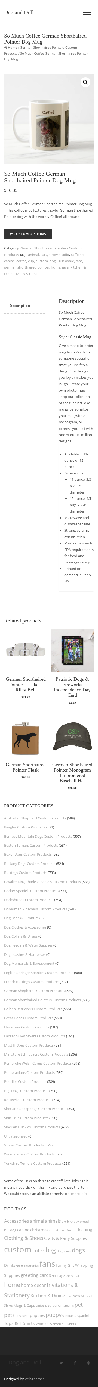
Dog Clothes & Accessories (25, 927)
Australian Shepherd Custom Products (35, 818)
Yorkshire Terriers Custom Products (33, 1163)
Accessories (16, 1221)
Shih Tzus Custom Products (26, 1117)
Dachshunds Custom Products (28, 899)
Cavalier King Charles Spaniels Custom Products (42, 881)
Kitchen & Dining (47, 1295)
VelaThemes (34, 1378)
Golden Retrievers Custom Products (33, 1008)
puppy (54, 1314)
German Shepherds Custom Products (34, 990)
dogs (78, 1250)
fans (79, 260)
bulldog (10, 1230)
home (55, 267)
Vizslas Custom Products (24, 1145)
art (64, 1221)
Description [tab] (20, 305)
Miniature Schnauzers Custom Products (36, 1054)
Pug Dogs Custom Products (26, 1090)
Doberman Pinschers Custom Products (35, 909)
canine (9, 260)
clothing (84, 1229)
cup (31, 260)
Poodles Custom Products (25, 1081)
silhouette (69, 1316)
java (65, 267)
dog (53, 260)
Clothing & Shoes (23, 1238)
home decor (33, 1285)
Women (42, 1323)
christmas (39, 1229)
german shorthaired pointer (26, 267)
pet (79, 1304)
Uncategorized (15, 1136)
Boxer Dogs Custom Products (28, 854)
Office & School (46, 1306)
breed (84, 1221)
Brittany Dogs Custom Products (29, 863)
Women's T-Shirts (62, 1324)
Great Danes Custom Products (28, 1017)
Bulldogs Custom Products (25, 872)
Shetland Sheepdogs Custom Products (35, 1108)
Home (12, 47)
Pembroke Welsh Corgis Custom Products (38, 1063)
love (69, 1296)
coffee (21, 260)
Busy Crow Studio (55, 254)
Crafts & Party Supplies (65, 1238)
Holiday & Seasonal (65, 1276)
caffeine (77, 254)
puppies (37, 1315)
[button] (85, 82)
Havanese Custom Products (26, 1027)
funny (61, 1265)
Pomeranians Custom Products (29, 1072)
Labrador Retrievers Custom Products (34, 1036)
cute (37, 1250)
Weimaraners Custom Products (29, 1154)
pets (9, 1314)
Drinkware (65, 260)
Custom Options (30, 234)
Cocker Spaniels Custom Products (31, 890)
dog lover (64, 1251)
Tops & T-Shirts (19, 1323)
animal (33, 254)
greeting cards (36, 1275)
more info (79, 1193)
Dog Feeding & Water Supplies (28, 945)
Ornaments (66, 1305)
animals (53, 1221)
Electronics (31, 1265)
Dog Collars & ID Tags (21, 936)
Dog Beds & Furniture (21, 918)
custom (42, 260)
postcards (22, 1316)
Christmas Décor (62, 1230)
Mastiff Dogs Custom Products (29, 1045)
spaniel (83, 1315)
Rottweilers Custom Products (27, 1099)
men (76, 1295)
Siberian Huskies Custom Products (32, 1126)
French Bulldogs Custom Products (31, 981)
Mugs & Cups (26, 273)
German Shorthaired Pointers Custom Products (42, 999)
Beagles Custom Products (24, 827)
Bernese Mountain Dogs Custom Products (38, 836)
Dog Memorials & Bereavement (29, 963)
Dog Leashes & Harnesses (24, 954)
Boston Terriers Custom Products (31, 845)
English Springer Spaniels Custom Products (38, 972)
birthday (73, 1221)
